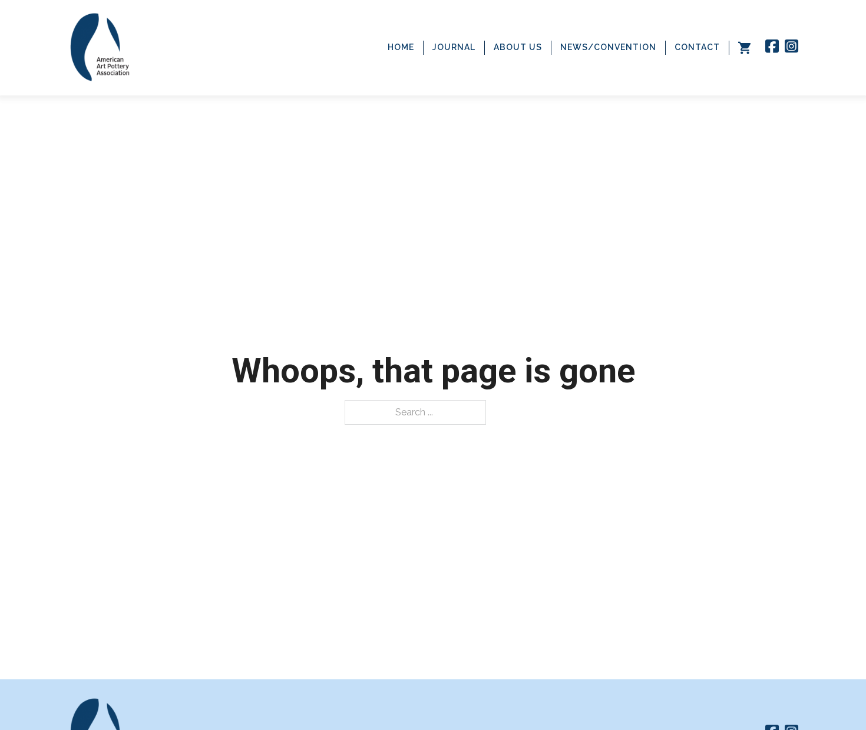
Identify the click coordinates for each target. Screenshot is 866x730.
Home (401, 47)
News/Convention (608, 47)
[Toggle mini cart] (744, 47)
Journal (453, 47)
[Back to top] (833, 697)
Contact (697, 47)
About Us (518, 47)
